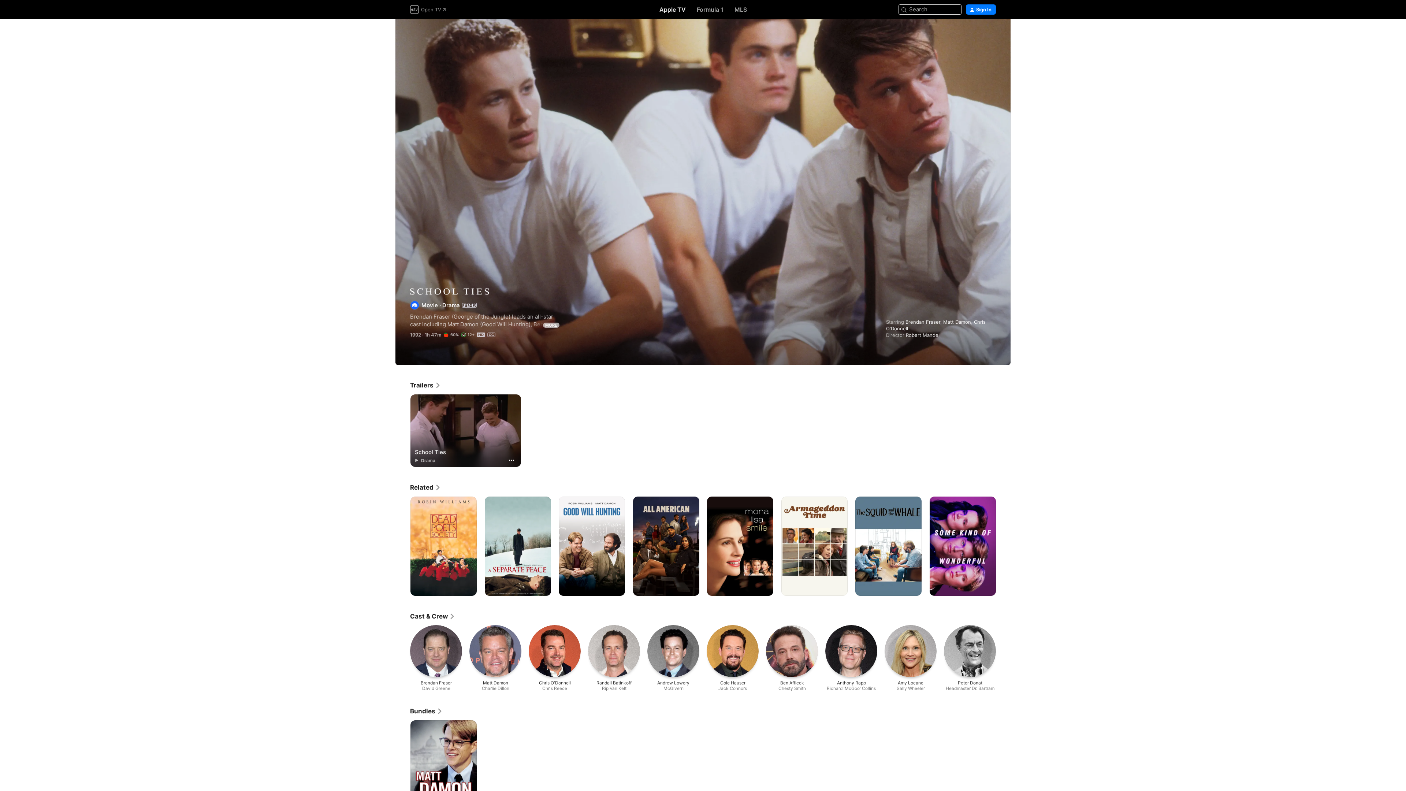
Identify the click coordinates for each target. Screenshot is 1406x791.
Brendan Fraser (922, 322)
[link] (425, 385)
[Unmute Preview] (991, 33)
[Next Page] (1003, 546)
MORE (551, 325)
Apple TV (672, 9)
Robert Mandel (923, 335)
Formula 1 (710, 9)
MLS (740, 9)
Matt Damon (957, 322)
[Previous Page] (403, 546)
